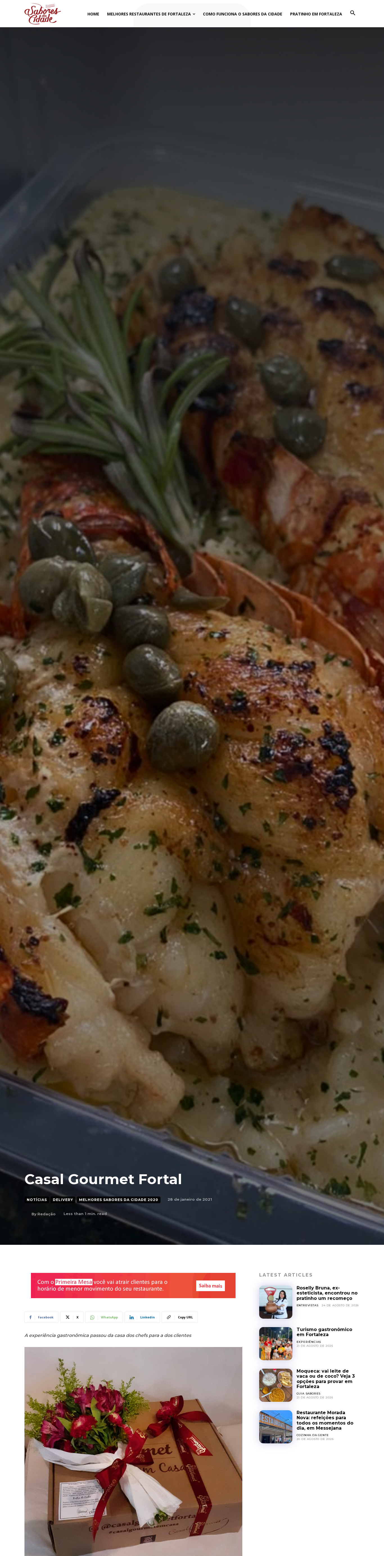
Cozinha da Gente (313, 1435)
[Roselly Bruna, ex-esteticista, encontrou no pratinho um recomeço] (275, 1302)
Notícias (37, 1200)
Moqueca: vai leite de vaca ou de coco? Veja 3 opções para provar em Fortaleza (326, 1378)
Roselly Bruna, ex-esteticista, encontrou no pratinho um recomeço (327, 1293)
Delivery (63, 1200)
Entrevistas (308, 1305)
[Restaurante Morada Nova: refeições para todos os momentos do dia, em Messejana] (275, 1426)
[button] (353, 13)
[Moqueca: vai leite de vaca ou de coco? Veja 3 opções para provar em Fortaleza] (275, 1385)
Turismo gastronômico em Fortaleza (324, 1332)
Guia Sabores (309, 1393)
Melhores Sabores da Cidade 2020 (118, 1200)
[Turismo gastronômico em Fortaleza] (275, 1343)
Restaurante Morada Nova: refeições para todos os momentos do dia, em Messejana (325, 1420)
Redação (46, 1214)
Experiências (309, 1342)
